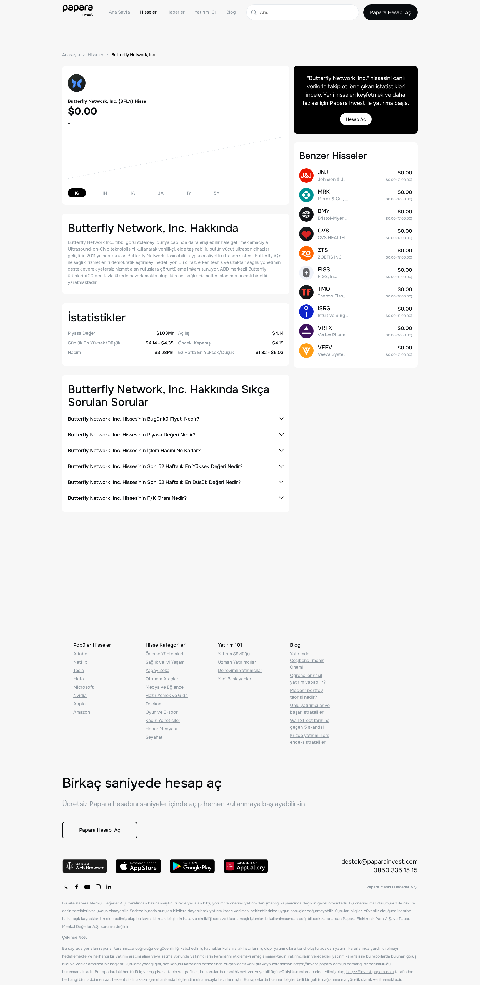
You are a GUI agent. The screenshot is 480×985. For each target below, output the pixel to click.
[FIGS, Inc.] (355, 272)
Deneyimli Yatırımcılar (240, 670)
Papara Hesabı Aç (390, 12)
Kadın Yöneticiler (163, 720)
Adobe (80, 654)
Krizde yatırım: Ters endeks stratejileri (309, 738)
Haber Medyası (161, 729)
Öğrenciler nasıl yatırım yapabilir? (308, 678)
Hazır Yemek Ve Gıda (167, 695)
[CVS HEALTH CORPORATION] (355, 233)
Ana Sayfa (119, 12)
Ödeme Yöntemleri (164, 654)
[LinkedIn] (109, 887)
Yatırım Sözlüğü (234, 654)
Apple (79, 704)
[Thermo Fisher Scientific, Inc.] (355, 292)
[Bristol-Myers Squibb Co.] (355, 214)
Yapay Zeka (157, 670)
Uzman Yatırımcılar (237, 662)
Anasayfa (71, 54)
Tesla (78, 670)
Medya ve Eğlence (165, 687)
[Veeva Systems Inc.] (355, 350)
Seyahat (154, 737)
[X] (65, 887)
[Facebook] (76, 887)
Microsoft (83, 687)
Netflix (80, 662)
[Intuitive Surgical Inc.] (355, 311)
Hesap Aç (356, 119)
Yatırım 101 (205, 12)
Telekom (154, 704)
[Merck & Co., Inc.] (355, 195)
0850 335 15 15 (395, 870)
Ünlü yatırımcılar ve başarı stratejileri (310, 708)
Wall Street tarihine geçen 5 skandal (309, 724)
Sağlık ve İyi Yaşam (165, 662)
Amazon (81, 712)
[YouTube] (87, 887)
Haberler (176, 12)
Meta (78, 679)
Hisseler (148, 12)
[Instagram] (98, 887)
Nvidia (80, 695)
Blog (231, 12)
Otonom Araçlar (162, 679)
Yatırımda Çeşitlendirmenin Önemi (307, 660)
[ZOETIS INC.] (355, 253)
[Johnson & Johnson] (355, 175)
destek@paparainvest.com (379, 862)
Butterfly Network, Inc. (133, 54)
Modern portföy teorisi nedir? (306, 694)
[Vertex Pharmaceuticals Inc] (355, 331)
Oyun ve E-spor (162, 712)
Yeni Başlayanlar (234, 679)
